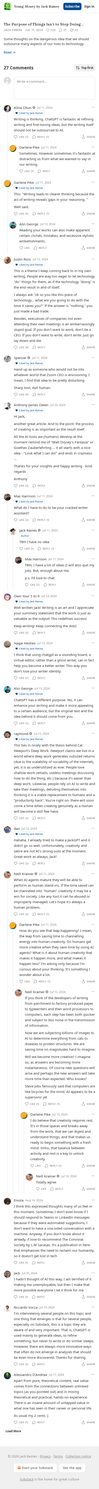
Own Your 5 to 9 (27, 596)
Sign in (89, 6)
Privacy (45, 1456)
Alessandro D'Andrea (30, 1374)
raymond (21, 733)
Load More (13, 1431)
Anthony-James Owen (31, 405)
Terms (58, 1456)
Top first (87, 68)
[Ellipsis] (93, 107)
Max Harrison (24, 496)
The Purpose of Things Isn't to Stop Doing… (44, 24)
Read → (10, 52)
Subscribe (72, 6)
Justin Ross (22, 259)
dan (17, 828)
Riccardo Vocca (26, 1307)
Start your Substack (37, 1468)
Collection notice (78, 1456)
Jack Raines (13, 30)
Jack (17, 1273)
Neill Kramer (24, 873)
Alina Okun (23, 107)
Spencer (20, 357)
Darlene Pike (29, 147)
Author (25, 535)
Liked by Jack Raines (31, 113)
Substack (27, 1479)
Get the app (72, 1468)
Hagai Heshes (24, 643)
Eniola (18, 1200)
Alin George (28, 224)
